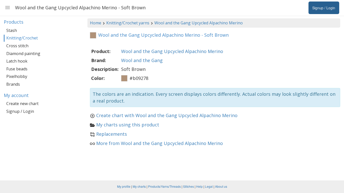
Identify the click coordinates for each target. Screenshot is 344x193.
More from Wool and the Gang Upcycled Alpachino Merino (159, 143)
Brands (13, 84)
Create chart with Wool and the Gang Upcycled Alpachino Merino (166, 115)
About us (221, 186)
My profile (123, 186)
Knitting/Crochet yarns (127, 23)
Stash (11, 30)
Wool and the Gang (142, 60)
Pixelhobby (16, 76)
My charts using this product (127, 125)
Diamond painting (23, 53)
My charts (139, 186)
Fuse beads (16, 69)
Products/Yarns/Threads (164, 186)
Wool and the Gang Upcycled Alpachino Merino (198, 23)
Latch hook (16, 61)
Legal (209, 186)
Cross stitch (17, 46)
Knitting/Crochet (22, 38)
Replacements (111, 134)
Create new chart (22, 103)
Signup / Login (20, 111)
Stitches (188, 186)
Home (95, 23)
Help (199, 186)
